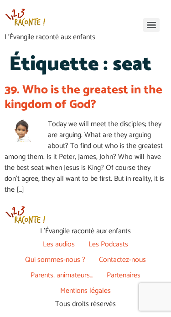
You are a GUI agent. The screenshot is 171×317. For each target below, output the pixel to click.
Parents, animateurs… (62, 275)
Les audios (59, 244)
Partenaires (123, 275)
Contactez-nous (122, 260)
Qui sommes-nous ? (55, 260)
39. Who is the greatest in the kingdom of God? (83, 97)
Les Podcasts (108, 244)
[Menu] (151, 25)
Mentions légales (85, 291)
